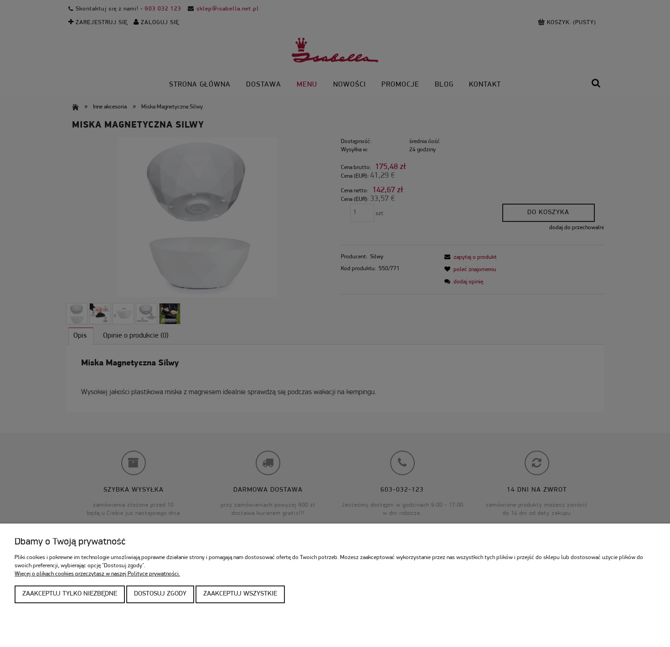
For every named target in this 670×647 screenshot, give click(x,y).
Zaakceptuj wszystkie (240, 594)
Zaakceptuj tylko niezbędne (69, 594)
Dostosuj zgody (160, 594)
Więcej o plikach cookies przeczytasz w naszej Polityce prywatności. (97, 574)
